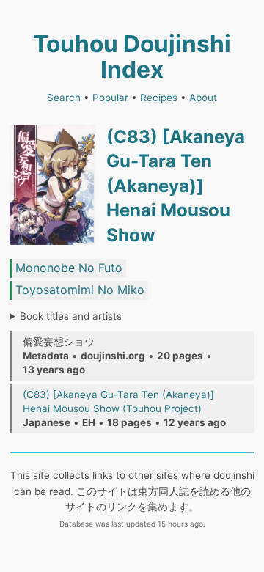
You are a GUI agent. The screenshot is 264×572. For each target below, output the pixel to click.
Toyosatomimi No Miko (79, 289)
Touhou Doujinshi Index (132, 56)
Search (64, 97)
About (203, 97)
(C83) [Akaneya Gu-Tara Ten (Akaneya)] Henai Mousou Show (175, 186)
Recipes (158, 97)
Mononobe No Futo (68, 267)
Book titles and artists (71, 316)
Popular (110, 97)
